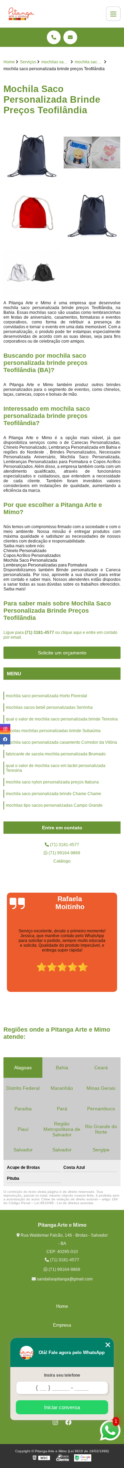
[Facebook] (68, 1422)
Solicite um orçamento (62, 652)
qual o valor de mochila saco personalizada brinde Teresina (62, 719)
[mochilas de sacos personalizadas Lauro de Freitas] (31, 272)
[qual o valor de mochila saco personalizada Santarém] (31, 212)
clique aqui (71, 632)
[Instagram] (55, 1422)
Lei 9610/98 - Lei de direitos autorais (63, 1203)
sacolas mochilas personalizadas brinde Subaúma (53, 730)
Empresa (62, 1325)
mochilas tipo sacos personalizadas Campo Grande (54, 805)
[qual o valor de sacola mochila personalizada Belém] (92, 152)
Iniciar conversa (62, 1407)
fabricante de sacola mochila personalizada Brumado (56, 754)
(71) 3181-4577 (40, 632)
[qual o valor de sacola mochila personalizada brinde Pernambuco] (31, 152)
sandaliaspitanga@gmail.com (64, 1279)
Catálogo (62, 861)
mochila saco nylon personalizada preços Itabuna (52, 782)
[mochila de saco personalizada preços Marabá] (92, 212)
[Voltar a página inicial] (21, 14)
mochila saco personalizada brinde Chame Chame (53, 793)
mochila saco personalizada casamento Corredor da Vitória (61, 742)
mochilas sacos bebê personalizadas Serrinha (49, 707)
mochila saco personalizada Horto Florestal (46, 695)
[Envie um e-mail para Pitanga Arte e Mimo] (70, 37)
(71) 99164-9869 (64, 853)
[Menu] (113, 14)
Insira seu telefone (62, 1375)
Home (62, 1306)
